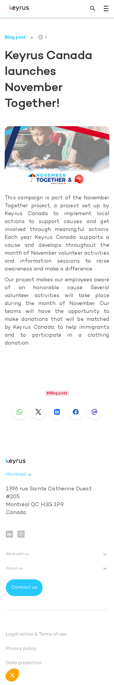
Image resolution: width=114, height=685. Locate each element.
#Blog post (57, 393)
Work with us (17, 554)
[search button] (92, 9)
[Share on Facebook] (75, 411)
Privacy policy (21, 648)
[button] (12, 675)
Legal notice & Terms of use (36, 634)
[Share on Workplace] (94, 411)
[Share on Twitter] (38, 411)
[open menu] (106, 8)
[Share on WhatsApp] (19, 411)
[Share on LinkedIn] (57, 411)
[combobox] (19, 475)
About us (14, 568)
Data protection (24, 663)
